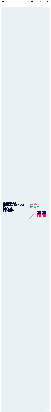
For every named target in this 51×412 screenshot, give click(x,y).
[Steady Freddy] (4, 1)
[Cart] (49, 1)
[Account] (47, 1)
